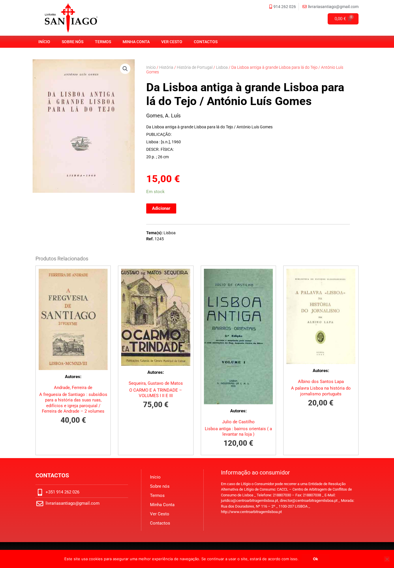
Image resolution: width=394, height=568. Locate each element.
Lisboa (222, 67)
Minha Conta (136, 41)
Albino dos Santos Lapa (321, 381)
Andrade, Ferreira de (73, 387)
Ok (315, 558)
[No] (387, 559)
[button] (125, 69)
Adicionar (161, 208)
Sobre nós (72, 41)
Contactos (205, 41)
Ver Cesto (171, 41)
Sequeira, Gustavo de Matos (156, 383)
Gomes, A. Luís (163, 116)
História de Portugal (195, 67)
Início (44, 41)
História (166, 67)
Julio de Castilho (238, 421)
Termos (103, 41)
